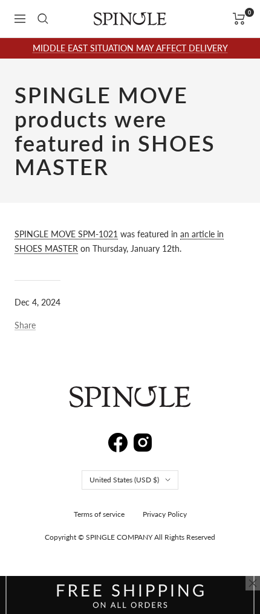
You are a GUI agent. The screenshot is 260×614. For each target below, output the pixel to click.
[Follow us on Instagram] (143, 440)
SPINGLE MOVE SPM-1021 (66, 234)
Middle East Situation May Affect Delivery (130, 48)
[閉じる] (252, 583)
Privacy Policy (165, 514)
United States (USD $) (124, 479)
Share (25, 325)
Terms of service (99, 514)
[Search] (42, 18)
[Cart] (239, 19)
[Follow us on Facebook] (118, 440)
